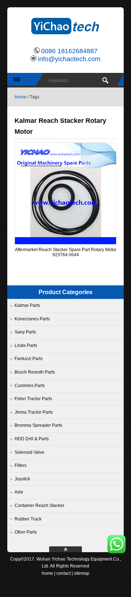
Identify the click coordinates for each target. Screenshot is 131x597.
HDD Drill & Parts (32, 438)
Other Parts (26, 532)
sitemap (82, 573)
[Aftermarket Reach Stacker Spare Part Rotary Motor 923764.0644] (65, 242)
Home (21, 97)
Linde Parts (26, 345)
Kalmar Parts (27, 305)
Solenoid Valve (29, 452)
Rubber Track (28, 519)
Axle (19, 492)
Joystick (22, 478)
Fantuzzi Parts (29, 358)
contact (63, 573)
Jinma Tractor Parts (34, 412)
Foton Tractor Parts (33, 398)
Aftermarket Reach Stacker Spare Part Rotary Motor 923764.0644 (65, 252)
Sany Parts (25, 332)
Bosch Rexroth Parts (35, 372)
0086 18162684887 (69, 51)
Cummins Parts (30, 385)
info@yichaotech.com (69, 59)
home (47, 573)
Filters (21, 465)
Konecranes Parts (32, 318)
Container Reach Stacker (39, 505)
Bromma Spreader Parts (38, 425)
